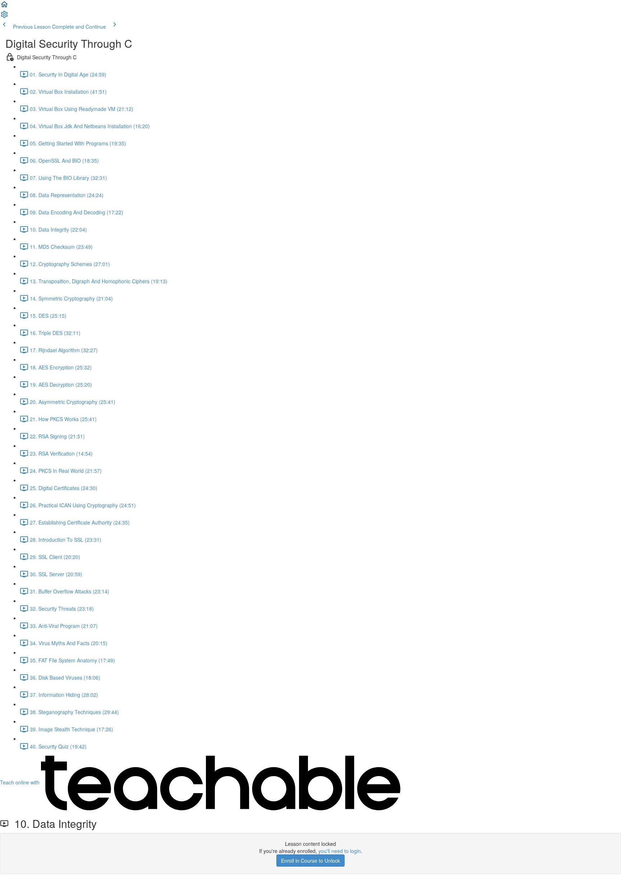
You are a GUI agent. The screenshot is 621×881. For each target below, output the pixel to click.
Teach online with (20, 782)
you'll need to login (339, 850)
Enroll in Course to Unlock (310, 860)
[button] (4, 6)
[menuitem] (4, 16)
